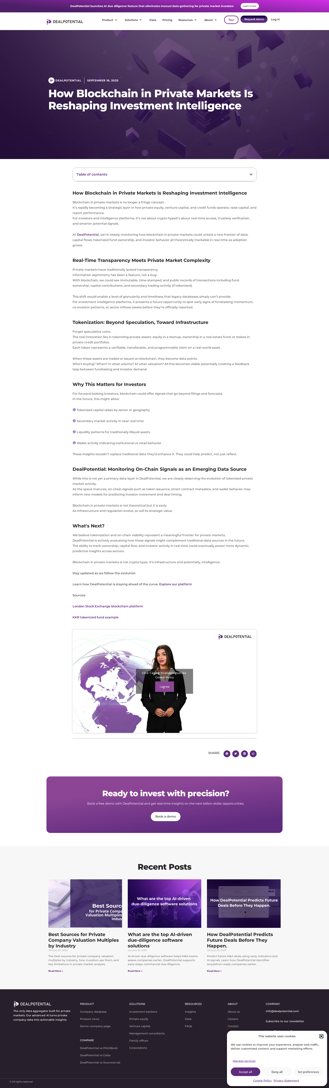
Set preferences (308, 1072)
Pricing (167, 20)
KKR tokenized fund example (96, 617)
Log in (274, 19)
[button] (321, 1036)
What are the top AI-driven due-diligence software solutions (160, 940)
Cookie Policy (262, 1080)
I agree (164, 686)
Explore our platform (175, 584)
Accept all (245, 1072)
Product (107, 20)
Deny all (277, 1072)
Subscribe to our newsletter (285, 1021)
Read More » (55, 970)
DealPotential (88, 234)
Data (152, 20)
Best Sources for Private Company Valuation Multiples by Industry (83, 940)
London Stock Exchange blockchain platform (108, 606)
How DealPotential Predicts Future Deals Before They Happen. (240, 940)
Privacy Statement (286, 1080)
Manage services (244, 1061)
